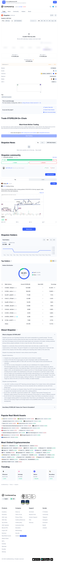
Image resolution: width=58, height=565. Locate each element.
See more (55, 157)
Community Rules (19, 525)
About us (17, 511)
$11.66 (47, 454)
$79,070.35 (10, 445)
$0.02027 (12, 448)
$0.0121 (29, 445)
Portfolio (4, 543)
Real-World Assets (6, 535)
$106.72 (10, 450)
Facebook (45, 522)
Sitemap (4, 551)
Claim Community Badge (50, 112)
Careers (17, 535)
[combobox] (33, 21)
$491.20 (10, 459)
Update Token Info (49, 107)
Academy (4, 511)
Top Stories (4, 522)
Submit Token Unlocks (49, 109)
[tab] (12, 21)
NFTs (3, 541)
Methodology (18, 530)
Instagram (45, 519)
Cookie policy (18, 522)
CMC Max (4, 519)
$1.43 (31, 448)
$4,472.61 (11, 454)
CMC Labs (4, 517)
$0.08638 (45, 457)
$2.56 (12, 461)
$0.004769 (25, 457)
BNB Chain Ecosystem (6, 97)
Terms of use (18, 514)
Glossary (31, 522)
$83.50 (25, 452)
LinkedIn (45, 527)
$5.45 (43, 452)
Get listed (31, 511)
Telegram (45, 517)
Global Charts (5, 538)
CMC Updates (5, 525)
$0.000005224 (29, 459)
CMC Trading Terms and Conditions (29, 132)
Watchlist (4, 546)
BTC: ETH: (25, 6)
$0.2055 (29, 454)
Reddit (44, 525)
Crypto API (4, 530)
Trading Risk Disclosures (44, 132)
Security (17, 533)
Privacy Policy (18, 517)
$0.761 (8, 457)
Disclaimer (18, 527)
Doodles (4, 549)
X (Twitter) (45, 511)
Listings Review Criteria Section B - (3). (31, 102)
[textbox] (24, 169)
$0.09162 (8, 452)
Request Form (32, 514)
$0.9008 (43, 450)
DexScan (4, 533)
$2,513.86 (47, 448)
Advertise (4, 514)
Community (45, 514)
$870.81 (26, 450)
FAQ (30, 519)
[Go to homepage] (7, 6)
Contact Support (33, 517)
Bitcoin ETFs (5, 527)
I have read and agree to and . (30, 132)
